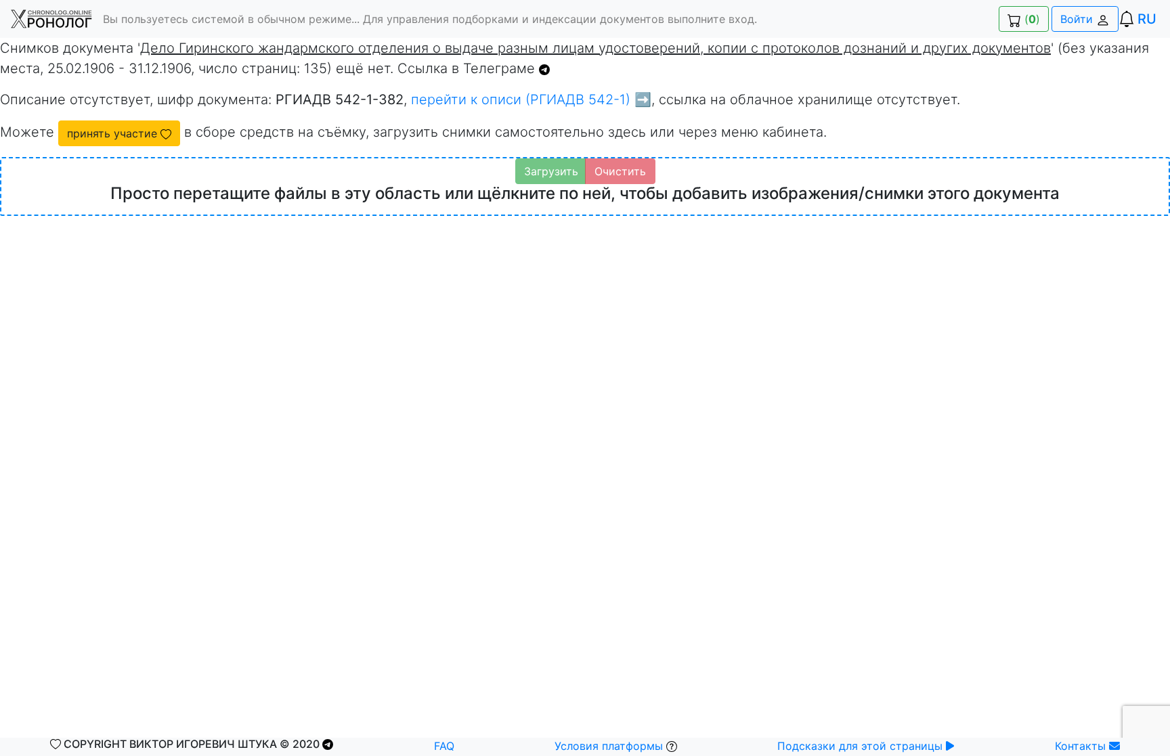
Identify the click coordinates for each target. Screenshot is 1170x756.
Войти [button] (1078, 19)
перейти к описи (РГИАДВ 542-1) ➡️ (531, 99)
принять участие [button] (113, 133)
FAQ (444, 746)
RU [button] (1147, 19)
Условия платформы (610, 746)
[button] (51, 19)
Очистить (620, 171)
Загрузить (551, 171)
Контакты (1082, 746)
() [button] (1030, 19)
